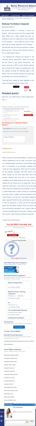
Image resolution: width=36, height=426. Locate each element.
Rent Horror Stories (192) (11, 390)
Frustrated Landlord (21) (10, 358)
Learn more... (22, 237)
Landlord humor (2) (9, 368)
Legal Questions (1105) (10, 387)
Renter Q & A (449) (9, 397)
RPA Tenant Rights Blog (7, 18)
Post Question (19, 327)
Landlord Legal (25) (9, 371)
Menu (1, 13)
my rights (6, 341)
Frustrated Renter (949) (10, 361)
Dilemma (6, 344)
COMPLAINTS (5, 15)
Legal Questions (27, 18)
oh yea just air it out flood (27, 341)
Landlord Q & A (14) (9, 377)
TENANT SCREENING (28, 15)
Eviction (11, 344)
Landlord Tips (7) (8, 384)
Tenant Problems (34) (10, 400)
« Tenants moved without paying (11, 220)
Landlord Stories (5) (9, 381)
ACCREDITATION (15, 15)
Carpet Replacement (14, 341)
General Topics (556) (9, 365)
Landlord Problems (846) (11, 374)
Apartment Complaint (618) (11, 355)
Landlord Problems (18, 18)
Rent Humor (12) (8, 394)
